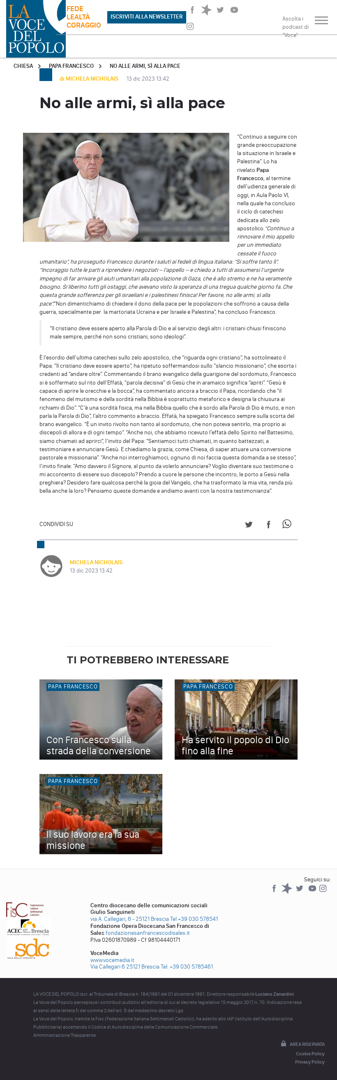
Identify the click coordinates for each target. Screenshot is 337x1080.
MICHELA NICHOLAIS (96, 562)
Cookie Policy (310, 1054)
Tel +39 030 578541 (194, 918)
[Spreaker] (287, 892)
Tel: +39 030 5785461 (187, 966)
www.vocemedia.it (112, 960)
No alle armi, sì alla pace (145, 66)
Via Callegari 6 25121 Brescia (124, 966)
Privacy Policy (310, 1062)
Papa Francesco (71, 66)
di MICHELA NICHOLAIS (90, 78)
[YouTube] (313, 892)
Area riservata (307, 1044)
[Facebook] (274, 892)
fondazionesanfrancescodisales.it (148, 932)
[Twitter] (300, 892)
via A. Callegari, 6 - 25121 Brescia (129, 918)
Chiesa (23, 66)
